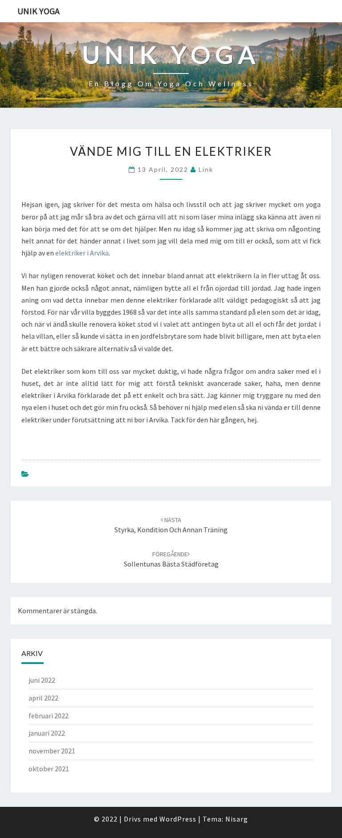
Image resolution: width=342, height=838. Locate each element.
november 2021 (51, 750)
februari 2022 (48, 715)
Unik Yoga (38, 10)
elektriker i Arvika (82, 252)
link (206, 169)
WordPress (177, 818)
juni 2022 (41, 680)
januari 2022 (46, 733)
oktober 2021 (48, 768)
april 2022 (43, 697)
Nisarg (236, 818)
